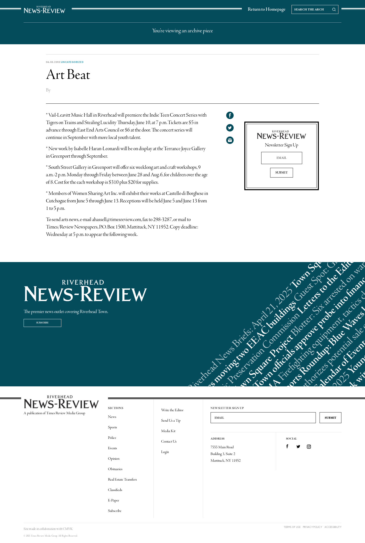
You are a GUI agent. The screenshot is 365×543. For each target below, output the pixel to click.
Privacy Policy (312, 527)
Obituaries (115, 469)
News (112, 416)
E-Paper (113, 500)
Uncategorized (72, 61)
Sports (112, 427)
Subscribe (42, 322)
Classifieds (115, 490)
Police (112, 437)
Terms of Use (292, 527)
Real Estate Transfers (122, 479)
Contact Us (169, 441)
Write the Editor (172, 410)
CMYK (68, 529)
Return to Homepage (267, 9)
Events (112, 448)
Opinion (113, 458)
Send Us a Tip (171, 420)
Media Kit (168, 431)
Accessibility (333, 527)
